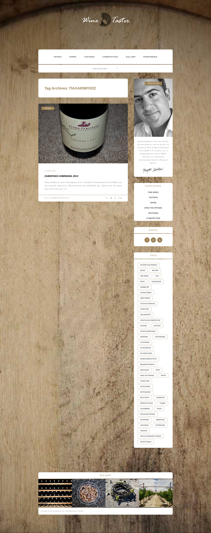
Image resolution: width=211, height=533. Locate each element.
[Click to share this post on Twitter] (111, 198)
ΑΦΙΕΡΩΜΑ (144, 337)
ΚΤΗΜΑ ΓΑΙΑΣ (144, 381)
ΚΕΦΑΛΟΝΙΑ (144, 370)
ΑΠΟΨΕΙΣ (143, 326)
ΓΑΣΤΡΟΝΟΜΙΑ (160, 337)
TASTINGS (89, 57)
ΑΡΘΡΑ (72, 57)
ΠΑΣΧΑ (159, 409)
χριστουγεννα (145, 442)
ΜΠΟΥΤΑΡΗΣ (144, 397)
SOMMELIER (144, 287)
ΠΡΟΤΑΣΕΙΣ (153, 213)
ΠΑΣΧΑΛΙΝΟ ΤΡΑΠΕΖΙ (147, 414)
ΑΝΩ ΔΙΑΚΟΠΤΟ (145, 315)
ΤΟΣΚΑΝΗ (143, 431)
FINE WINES (153, 192)
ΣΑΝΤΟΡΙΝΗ (144, 425)
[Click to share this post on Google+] (115, 198)
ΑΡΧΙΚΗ (58, 57)
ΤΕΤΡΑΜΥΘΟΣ (160, 425)
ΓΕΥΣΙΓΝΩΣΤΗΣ (145, 348)
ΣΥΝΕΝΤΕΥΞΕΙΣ (110, 57)
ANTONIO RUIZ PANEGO (148, 265)
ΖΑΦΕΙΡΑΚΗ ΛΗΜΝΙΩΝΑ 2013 (61, 176)
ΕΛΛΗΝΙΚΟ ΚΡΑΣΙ (146, 353)
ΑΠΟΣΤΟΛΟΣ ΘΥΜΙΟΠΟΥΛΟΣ (150, 320)
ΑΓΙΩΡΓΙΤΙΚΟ (144, 309)
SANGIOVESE (156, 281)
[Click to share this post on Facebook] (107, 198)
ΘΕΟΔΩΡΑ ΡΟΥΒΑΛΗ (147, 364)
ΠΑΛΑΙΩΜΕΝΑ (145, 409)
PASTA (142, 281)
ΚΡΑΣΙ (158, 370)
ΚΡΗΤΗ (163, 375)
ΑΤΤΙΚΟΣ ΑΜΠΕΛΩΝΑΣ (148, 331)
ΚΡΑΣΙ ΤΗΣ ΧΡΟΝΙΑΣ (153, 208)
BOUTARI (155, 270)
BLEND (142, 270)
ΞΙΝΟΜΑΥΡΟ (160, 397)
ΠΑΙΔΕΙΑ (162, 403)
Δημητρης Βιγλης (60, 198)
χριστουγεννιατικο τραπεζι (150, 436)
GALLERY (131, 57)
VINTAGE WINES (146, 292)
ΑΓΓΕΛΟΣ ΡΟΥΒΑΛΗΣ (147, 304)
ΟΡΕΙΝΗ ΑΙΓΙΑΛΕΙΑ (146, 403)
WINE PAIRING (145, 298)
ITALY (157, 276)
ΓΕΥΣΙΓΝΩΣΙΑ (144, 342)
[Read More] (66, 189)
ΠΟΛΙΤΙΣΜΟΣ (144, 420)
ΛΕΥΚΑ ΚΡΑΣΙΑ (145, 386)
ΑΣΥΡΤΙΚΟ (157, 326)
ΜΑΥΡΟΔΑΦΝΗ (145, 392)
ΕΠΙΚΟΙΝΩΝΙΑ (150, 57)
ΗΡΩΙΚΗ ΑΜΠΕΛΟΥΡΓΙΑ (148, 359)
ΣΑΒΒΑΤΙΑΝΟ (160, 420)
